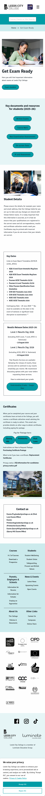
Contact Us (32, 616)
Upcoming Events (31, 585)
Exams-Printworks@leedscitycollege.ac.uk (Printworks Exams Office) (20, 523)
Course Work (22, 127)
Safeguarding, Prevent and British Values (32, 566)
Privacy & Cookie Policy (18, 778)
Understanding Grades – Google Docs (22, 386)
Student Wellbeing (32, 555)
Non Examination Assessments (22, 136)
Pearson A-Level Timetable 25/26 (21, 283)
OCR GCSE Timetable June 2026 (21, 295)
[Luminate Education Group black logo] (32, 736)
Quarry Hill (9, 440)
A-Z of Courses (13, 555)
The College (13, 616)
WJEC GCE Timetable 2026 (19, 298)
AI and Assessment (22, 154)
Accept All (22, 784)
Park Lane (35, 440)
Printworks (22, 438)
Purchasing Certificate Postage (14, 450)
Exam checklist (10, 87)
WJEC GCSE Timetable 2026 (19, 300)
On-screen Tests (22, 145)
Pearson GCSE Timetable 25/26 (20, 280)
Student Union (32, 559)
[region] (22, 777)
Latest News (31, 581)
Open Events (31, 589)
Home (13, 28)
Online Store (31, 624)
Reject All (22, 791)
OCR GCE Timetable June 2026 (20, 292)
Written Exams (22, 118)
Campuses (32, 620)
